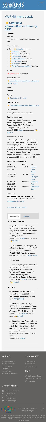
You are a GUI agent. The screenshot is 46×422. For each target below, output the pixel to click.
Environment (12, 110)
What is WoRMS (8, 361)
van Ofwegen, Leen (34, 176)
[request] (10, 132)
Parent (9, 95)
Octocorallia (16, 56)
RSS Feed (9, 396)
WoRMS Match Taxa (33, 376)
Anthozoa (15, 54)
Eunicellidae (16, 61)
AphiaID (10, 34)
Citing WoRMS (30, 361)
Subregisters (7, 366)
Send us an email (12, 391)
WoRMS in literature (9, 374)
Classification (12, 46)
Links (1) (26, 216)
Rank (9, 88)
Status (9, 70)
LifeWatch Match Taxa (33, 378)
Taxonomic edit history (16, 161)
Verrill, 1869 (18, 98)
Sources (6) (14, 216)
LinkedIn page (11, 398)
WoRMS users (7, 371)
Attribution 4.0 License (15, 201)
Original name (13, 102)
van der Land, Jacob (34, 169)
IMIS (29, 255)
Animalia (19, 49)
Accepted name (13, 78)
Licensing (11, 193)
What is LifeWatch (9, 364)
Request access (31, 366)
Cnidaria (15, 51)
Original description (15, 117)
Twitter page (10, 393)
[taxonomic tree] (12, 207)
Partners (5, 369)
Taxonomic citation (15, 137)
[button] (7, 22)
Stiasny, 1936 (24, 105)
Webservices (30, 381)
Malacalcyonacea (18, 59)
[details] (19, 130)
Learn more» (42, 409)
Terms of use (30, 364)
